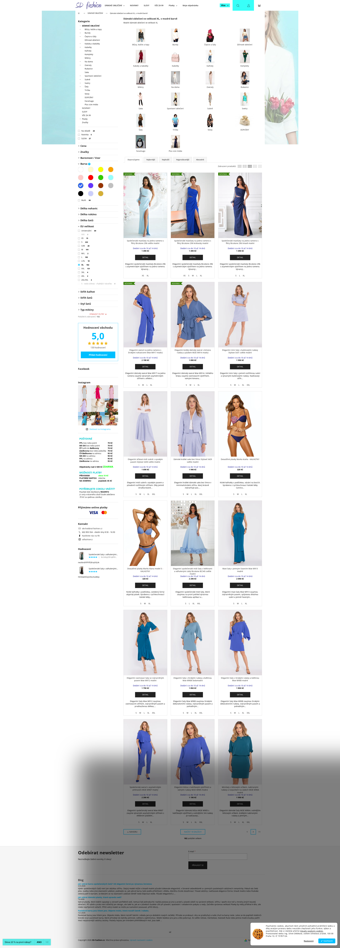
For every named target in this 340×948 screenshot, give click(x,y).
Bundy (87, 33)
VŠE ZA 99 (86, 115)
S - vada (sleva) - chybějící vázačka (98, 283)
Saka (87, 72)
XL (85, 264)
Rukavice (89, 68)
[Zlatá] (100, 193)
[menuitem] (114, 5)
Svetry (87, 83)
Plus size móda (91, 104)
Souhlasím (328, 941)
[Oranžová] (110, 169)
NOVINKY (86, 108)
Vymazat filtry (97, 314)
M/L (84, 253)
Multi (86, 200)
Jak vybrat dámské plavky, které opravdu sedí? (100, 897)
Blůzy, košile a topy (93, 29)
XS (84, 238)
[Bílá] (80, 169)
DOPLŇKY (89, 97)
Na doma (89, 61)
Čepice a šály (90, 36)
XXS (84, 234)
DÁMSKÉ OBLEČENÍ (91, 25)
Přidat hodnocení (98, 354)
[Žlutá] (100, 169)
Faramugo (89, 101)
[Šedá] (110, 185)
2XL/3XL (86, 280)
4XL (84, 276)
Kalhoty (88, 50)
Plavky (85, 119)
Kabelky (88, 47)
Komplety (89, 54)
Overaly (88, 65)
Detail (145, 257)
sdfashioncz (87, 539)
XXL (85, 268)
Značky (85, 122)
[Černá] (80, 193)
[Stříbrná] (90, 193)
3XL (84, 272)
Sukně (87, 79)
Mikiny (88, 58)
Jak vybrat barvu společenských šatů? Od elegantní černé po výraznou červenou (115, 884)
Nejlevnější (150, 159)
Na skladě (88, 131)
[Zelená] (100, 177)
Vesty (87, 94)
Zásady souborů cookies (311, 931)
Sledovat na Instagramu (100, 429)
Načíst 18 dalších (192, 832)
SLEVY (84, 111)
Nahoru (133, 832)
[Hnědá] (100, 185)
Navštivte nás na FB (91, 535)
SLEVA (86, 138)
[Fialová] (90, 185)
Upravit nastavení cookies (141, 940)
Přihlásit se (198, 865)
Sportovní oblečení (93, 76)
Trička (87, 90)
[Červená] (90, 177)
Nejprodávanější (182, 159)
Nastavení (309, 941)
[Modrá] (80, 185)
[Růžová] (80, 177)
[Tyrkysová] (110, 177)
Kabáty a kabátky (92, 43)
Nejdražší (165, 159)
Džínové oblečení (92, 40)
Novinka (86, 134)
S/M (85, 245)
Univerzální (88, 230)
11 (259, 832)
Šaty (86, 86)
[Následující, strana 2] (253, 832)
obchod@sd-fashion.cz (92, 528)
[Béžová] (90, 169)
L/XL (85, 261)
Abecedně (200, 159)
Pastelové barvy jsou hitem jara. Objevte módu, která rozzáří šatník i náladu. (113, 911)
